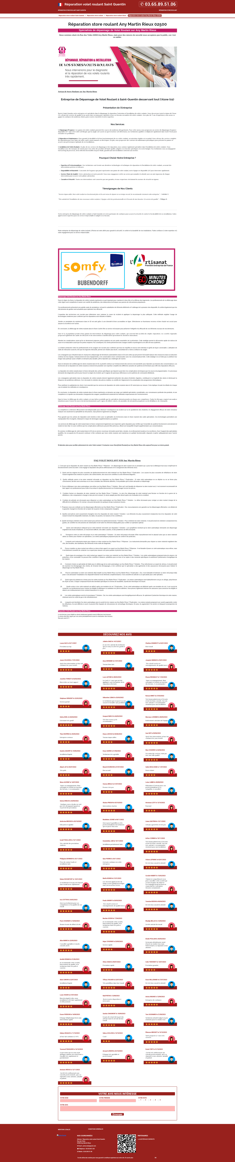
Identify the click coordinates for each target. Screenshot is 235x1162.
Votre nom (64, 1098)
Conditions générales (95, 1129)
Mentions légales (64, 1129)
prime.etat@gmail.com (89, 1146)
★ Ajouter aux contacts (146, 1139)
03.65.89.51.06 (90, 1148)
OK (155, 1157)
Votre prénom (104, 1098)
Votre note (142, 1098)
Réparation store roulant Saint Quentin (72, 10)
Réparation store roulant (168, 10)
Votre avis (64, 1105)
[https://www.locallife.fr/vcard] (127, 1143)
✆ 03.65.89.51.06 (158, 4)
